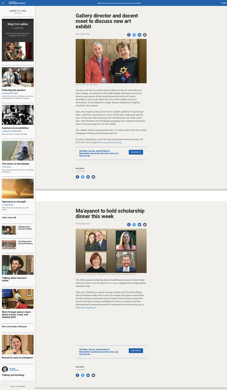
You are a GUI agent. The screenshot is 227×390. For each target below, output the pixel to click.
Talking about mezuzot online (25, 228)
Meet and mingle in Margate (14, 326)
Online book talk (9, 217)
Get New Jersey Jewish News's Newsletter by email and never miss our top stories (99, 153)
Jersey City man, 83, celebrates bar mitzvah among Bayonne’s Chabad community (17, 97)
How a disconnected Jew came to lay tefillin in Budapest (18, 171)
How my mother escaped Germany (14, 134)
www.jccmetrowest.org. (110, 142)
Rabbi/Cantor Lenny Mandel (13, 131)
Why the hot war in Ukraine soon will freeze (15, 209)
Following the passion (13, 90)
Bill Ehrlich (7, 167)
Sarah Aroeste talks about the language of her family (18, 34)
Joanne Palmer (19, 28)
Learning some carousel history (25, 242)
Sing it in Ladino (17, 24)
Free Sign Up (136, 152)
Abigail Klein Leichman (11, 93)
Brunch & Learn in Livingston (17, 357)
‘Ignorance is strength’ (14, 201)
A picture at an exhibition (15, 128)
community (81, 171)
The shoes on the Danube (15, 163)
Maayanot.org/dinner (86, 307)
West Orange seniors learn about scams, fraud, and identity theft (16, 315)
